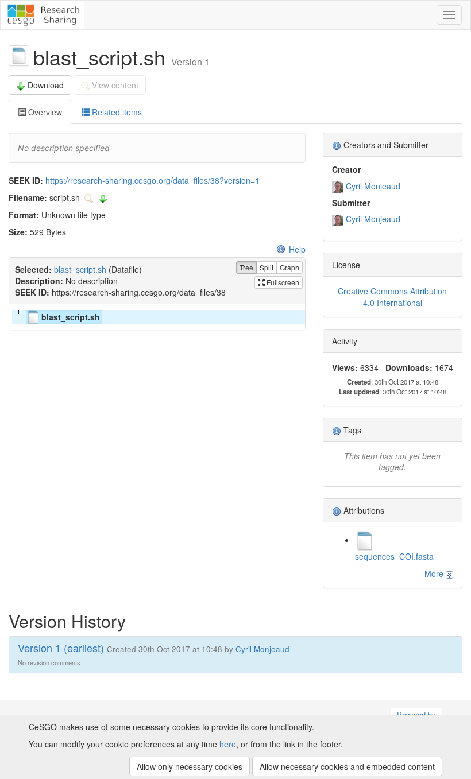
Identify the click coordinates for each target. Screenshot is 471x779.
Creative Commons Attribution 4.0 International (392, 296)
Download (46, 85)
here (227, 744)
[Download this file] (102, 197)
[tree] (157, 317)
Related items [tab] (116, 112)
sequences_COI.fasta (394, 556)
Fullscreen (282, 282)
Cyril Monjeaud (373, 186)
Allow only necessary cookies (189, 766)
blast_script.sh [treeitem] (70, 317)
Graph (289, 267)
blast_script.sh (80, 269)
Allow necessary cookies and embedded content (347, 766)
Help (297, 249)
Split (266, 267)
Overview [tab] (44, 112)
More (435, 573)
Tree (246, 267)
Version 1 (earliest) (61, 647)
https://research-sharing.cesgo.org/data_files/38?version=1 (152, 180)
